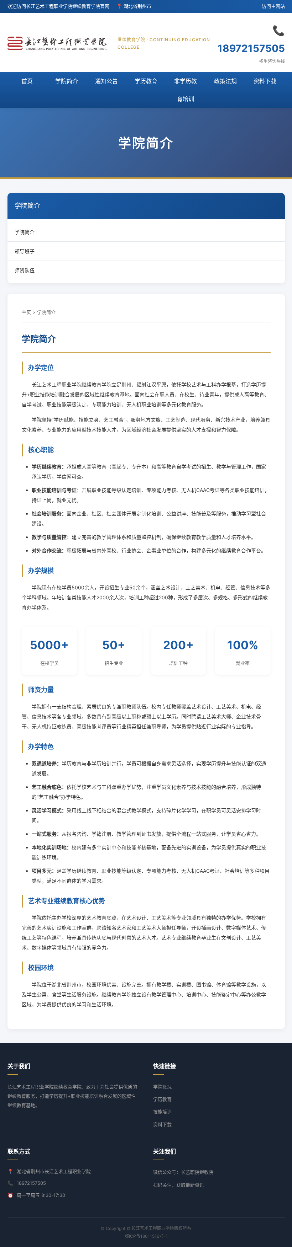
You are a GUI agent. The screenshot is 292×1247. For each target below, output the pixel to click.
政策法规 (225, 81)
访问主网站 (273, 6)
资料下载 (265, 81)
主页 (26, 312)
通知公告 (106, 81)
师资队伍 (25, 270)
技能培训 (162, 1111)
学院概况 (162, 1087)
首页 (27, 81)
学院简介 (66, 81)
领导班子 (25, 251)
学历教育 (146, 81)
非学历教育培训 (185, 89)
